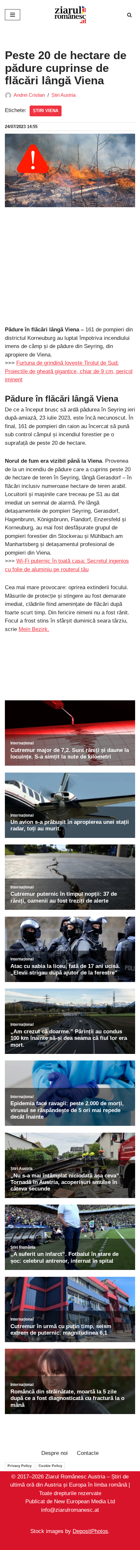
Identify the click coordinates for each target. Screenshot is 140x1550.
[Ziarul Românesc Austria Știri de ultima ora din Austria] (70, 15)
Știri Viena (45, 110)
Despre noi (54, 1453)
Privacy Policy (19, 1465)
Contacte (88, 1453)
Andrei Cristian (29, 95)
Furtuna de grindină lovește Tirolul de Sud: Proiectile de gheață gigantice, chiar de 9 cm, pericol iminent (69, 371)
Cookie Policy (50, 1465)
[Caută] (129, 14)
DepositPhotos (90, 1531)
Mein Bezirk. (34, 629)
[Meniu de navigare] (12, 14)
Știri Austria (63, 95)
